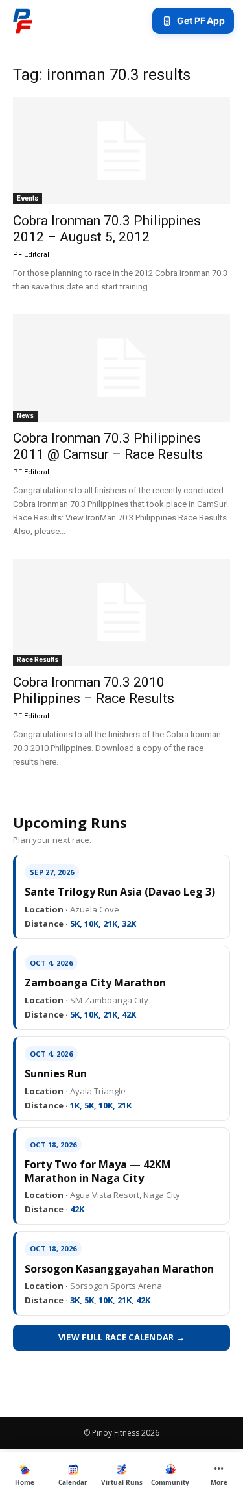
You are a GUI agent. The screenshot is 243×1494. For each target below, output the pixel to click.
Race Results (37, 659)
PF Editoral (31, 255)
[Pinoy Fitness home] (22, 20)
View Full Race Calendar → (121, 1337)
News (25, 415)
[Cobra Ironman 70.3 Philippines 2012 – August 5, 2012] (121, 150)
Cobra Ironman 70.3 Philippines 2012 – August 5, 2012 (107, 229)
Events (27, 198)
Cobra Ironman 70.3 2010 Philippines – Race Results (93, 690)
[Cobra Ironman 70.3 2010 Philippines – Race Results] (121, 612)
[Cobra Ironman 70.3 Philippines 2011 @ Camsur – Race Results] (121, 367)
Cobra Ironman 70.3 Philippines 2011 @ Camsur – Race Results (108, 446)
